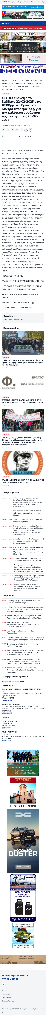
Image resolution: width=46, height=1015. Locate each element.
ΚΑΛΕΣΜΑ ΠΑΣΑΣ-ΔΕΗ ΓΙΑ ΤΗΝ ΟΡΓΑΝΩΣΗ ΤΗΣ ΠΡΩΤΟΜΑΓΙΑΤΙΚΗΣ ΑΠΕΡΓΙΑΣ (23, 481)
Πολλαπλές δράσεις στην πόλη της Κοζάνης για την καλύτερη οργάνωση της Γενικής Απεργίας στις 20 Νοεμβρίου (22, 362)
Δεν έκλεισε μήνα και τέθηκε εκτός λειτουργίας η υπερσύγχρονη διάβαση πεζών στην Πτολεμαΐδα (25, 639)
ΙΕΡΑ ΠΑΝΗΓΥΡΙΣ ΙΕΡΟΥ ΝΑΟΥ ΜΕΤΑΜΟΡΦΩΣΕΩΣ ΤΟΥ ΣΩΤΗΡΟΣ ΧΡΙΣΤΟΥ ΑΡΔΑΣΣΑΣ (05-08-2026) (23, 624)
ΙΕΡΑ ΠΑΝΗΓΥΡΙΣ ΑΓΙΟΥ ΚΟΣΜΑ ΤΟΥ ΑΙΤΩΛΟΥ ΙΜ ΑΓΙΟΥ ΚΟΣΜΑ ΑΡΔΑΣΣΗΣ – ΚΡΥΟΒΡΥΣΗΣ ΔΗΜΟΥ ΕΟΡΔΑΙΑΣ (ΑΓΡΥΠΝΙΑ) (25, 653)
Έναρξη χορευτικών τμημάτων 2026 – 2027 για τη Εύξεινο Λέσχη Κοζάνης (28, 559)
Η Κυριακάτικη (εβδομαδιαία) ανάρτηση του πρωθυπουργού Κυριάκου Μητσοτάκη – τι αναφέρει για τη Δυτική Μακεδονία (28, 551)
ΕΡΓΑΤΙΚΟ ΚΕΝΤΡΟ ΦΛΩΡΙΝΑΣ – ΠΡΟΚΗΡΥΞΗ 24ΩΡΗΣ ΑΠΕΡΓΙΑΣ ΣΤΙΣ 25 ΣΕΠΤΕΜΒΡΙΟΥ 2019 (22, 401)
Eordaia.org (9, 316)
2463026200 (7, 700)
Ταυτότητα (5, 991)
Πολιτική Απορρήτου (9, 1001)
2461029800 (6, 728)
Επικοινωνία (35, 2)
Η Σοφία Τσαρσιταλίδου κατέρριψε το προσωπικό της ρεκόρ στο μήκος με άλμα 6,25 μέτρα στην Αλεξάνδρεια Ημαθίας (25, 609)
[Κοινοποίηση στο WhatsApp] (17, 130)
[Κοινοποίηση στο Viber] (12, 130)
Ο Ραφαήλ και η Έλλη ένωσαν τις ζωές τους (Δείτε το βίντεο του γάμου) (23, 602)
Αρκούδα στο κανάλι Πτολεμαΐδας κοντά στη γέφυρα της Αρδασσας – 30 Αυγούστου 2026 (36, 28)
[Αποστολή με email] (21, 130)
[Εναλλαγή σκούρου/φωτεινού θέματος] (43, 2)
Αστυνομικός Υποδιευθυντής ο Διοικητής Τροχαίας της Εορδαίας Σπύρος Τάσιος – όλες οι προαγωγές (25, 670)
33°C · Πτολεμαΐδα (9, 2)
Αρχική (20, 2)
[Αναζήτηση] (43, 23)
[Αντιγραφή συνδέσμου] (26, 130)
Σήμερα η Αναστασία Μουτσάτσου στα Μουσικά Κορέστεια (27, 520)
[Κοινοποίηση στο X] (8, 130)
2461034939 (6, 741)
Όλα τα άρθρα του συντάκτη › (14, 319)
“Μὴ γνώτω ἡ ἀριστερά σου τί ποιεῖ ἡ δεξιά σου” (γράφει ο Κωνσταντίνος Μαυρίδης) (27, 513)
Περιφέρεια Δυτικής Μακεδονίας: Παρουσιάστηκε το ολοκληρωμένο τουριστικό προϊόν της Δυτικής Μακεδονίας (27, 587)
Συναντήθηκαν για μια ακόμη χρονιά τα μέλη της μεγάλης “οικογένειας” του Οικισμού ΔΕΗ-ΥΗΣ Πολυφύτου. (29, 578)
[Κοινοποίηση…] (30, 130)
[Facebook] (4, 984)
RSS (3, 1012)
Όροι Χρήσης (6, 997)
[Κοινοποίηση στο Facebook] (3, 130)
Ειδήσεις (27, 2)
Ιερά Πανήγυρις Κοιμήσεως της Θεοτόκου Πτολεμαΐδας (22, 632)
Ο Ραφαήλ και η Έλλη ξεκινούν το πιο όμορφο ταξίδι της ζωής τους (24, 645)
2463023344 (7, 713)
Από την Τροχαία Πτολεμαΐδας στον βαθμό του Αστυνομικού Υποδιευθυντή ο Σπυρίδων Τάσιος (24, 617)
